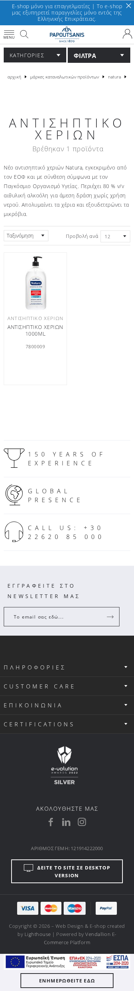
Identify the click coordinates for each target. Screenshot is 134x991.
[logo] (67, 34)
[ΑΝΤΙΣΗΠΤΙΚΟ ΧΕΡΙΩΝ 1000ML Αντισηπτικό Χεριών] (35, 283)
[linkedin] (66, 822)
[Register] (111, 616)
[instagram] (82, 822)
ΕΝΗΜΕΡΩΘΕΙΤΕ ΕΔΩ (67, 980)
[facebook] (51, 822)
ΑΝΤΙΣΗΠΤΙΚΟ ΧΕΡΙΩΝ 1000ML (35, 330)
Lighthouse (38, 934)
